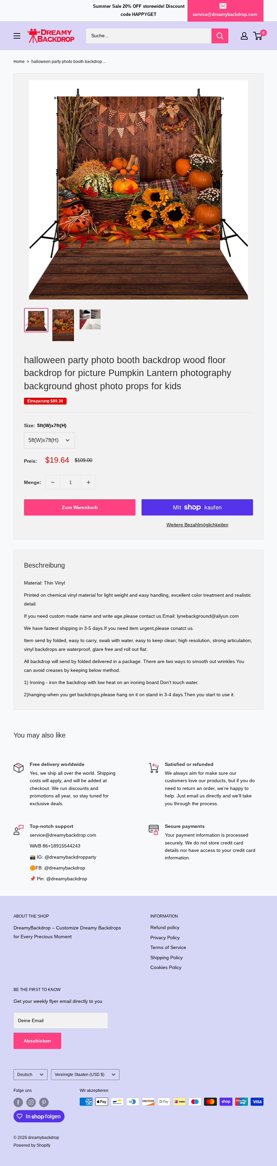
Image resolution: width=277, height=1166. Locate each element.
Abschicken (37, 1040)
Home (19, 61)
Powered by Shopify (32, 1145)
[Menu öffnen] (17, 36)
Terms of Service (168, 947)
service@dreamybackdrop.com (225, 14)
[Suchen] (219, 35)
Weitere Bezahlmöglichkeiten (197, 524)
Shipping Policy (166, 957)
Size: (45, 425)
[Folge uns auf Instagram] (31, 1102)
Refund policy (164, 927)
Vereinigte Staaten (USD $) (79, 1074)
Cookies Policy (165, 967)
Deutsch (24, 1074)
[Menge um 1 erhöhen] (88, 482)
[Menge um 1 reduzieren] (53, 482)
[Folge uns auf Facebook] (18, 1102)
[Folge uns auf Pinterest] (44, 1102)
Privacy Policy (165, 937)
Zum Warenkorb (80, 507)
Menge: (32, 482)
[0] (258, 36)
